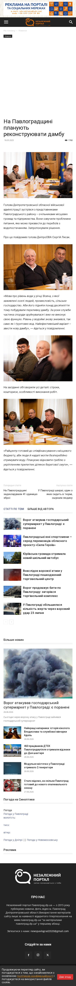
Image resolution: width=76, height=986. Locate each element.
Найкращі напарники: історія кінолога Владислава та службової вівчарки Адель (47, 732)
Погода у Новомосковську (42, 840)
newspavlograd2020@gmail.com (50, 931)
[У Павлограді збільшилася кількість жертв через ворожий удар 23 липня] (12, 609)
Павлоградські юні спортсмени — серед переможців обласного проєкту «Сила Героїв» (47, 541)
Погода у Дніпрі (13, 840)
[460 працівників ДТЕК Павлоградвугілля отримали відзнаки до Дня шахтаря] (12, 750)
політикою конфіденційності (35, 976)
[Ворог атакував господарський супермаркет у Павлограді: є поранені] (12, 524)
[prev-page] (6, 622)
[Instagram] (38, 955)
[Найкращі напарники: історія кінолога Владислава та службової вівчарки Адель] (12, 732)
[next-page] (11, 622)
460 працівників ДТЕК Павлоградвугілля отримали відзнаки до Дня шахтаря (47, 749)
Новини (23, 30)
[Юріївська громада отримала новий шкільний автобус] (12, 558)
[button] (6, 22)
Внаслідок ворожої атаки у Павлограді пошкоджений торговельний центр (42, 575)
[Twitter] (47, 955)
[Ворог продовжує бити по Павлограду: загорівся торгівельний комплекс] (12, 592)
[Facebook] (28, 955)
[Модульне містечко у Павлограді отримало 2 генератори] (12, 768)
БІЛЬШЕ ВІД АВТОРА (41, 509)
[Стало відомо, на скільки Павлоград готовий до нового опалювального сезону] (12, 785)
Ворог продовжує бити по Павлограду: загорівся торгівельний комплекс (42, 592)
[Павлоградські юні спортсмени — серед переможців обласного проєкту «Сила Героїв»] (12, 541)
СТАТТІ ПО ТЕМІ (14, 509)
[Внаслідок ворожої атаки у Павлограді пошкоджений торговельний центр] (12, 575)
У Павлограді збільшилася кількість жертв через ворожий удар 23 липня (46, 609)
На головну (9, 30)
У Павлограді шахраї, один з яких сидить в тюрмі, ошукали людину (55, 494)
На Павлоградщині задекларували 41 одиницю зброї (20, 494)
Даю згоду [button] (65, 976)
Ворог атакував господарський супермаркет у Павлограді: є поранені (46, 524)
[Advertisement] (38, 78)
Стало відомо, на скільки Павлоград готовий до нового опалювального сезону (46, 784)
